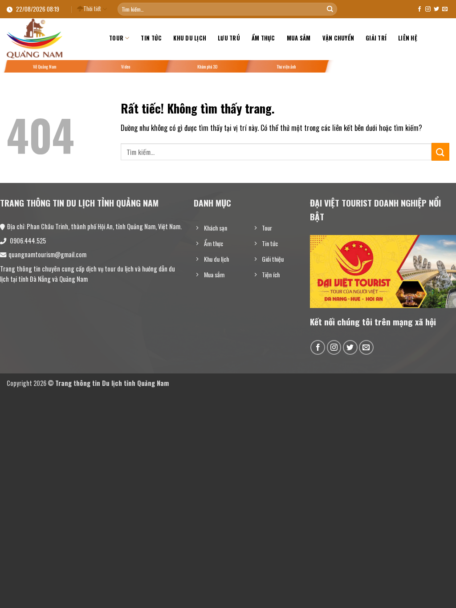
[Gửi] (330, 9)
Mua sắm (299, 38)
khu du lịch (189, 38)
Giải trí (376, 38)
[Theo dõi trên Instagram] (428, 9)
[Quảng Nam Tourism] (51, 38)
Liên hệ (407, 38)
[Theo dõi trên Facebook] (419, 9)
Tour (116, 38)
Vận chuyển (338, 38)
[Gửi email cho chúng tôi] (445, 9)
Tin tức (151, 38)
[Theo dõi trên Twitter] (436, 9)
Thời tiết (92, 8)
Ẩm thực (263, 38)
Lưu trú (229, 38)
